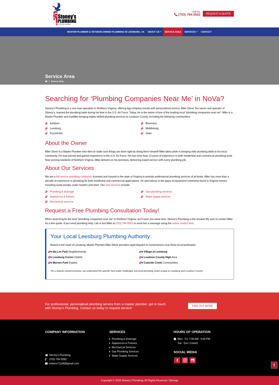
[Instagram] (185, 360)
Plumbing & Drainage (124, 339)
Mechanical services (61, 201)
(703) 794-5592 (189, 14)
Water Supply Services (125, 355)
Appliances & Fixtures (124, 343)
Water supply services (158, 196)
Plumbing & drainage (62, 191)
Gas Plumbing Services (125, 351)
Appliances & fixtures (62, 196)
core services (112, 185)
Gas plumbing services (159, 191)
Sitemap (173, 380)
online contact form (183, 223)
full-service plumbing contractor (74, 176)
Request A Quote (218, 13)
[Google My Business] (193, 360)
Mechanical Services (124, 347)
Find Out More (202, 306)
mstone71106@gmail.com (64, 363)
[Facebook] (177, 360)
